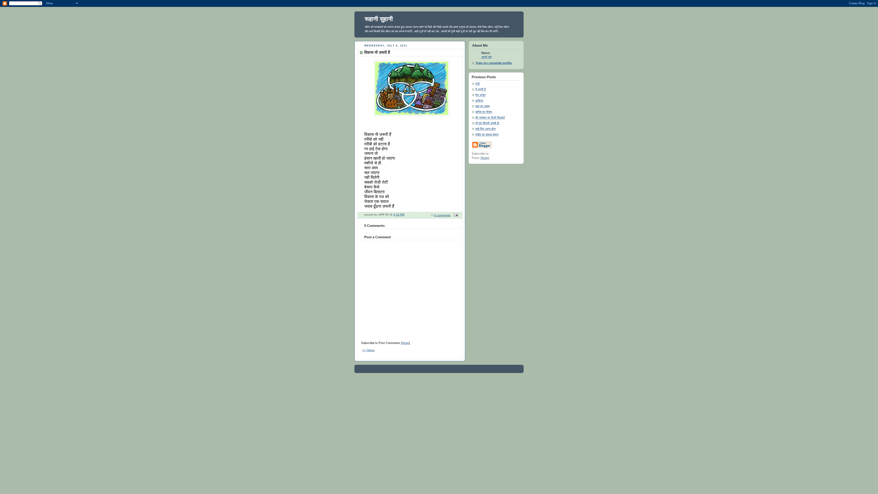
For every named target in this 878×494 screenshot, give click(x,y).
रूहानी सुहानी (379, 19)
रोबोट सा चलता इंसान (486, 134)
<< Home (368, 350)
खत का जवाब (482, 106)
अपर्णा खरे (486, 57)
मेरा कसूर (480, 95)
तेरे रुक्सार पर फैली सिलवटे (490, 117)
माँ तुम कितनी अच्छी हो (487, 123)
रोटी (477, 84)
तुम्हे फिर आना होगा (485, 129)
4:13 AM (398, 214)
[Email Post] (455, 215)
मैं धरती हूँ (480, 89)
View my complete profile (494, 63)
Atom (405, 343)
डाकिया (479, 100)
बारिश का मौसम (483, 112)
